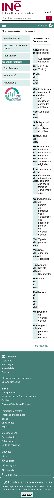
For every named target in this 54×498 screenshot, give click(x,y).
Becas (4, 419)
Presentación (10, 75)
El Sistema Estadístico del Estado (18, 396)
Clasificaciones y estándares (16, 378)
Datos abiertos (8, 437)
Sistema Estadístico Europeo (16, 404)
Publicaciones (8, 441)
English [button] (47, 12)
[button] (45, 25)
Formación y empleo (11, 411)
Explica (5, 426)
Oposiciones (7, 423)
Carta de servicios (10, 445)
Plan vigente (10, 55)
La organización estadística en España (23, 31)
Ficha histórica (40, 346)
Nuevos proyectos (10, 382)
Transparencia (8, 392)
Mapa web (6, 360)
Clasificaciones (11, 68)
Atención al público (11, 433)
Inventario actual (12, 38)
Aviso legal (7, 364)
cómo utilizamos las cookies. (36, 489)
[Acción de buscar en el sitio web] (49, 18)
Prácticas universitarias (13, 415)
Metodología (10, 82)
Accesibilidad (8, 368)
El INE (4, 388)
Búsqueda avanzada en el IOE (16, 47)
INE (3, 31)
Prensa (5, 372)
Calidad (5, 400)
